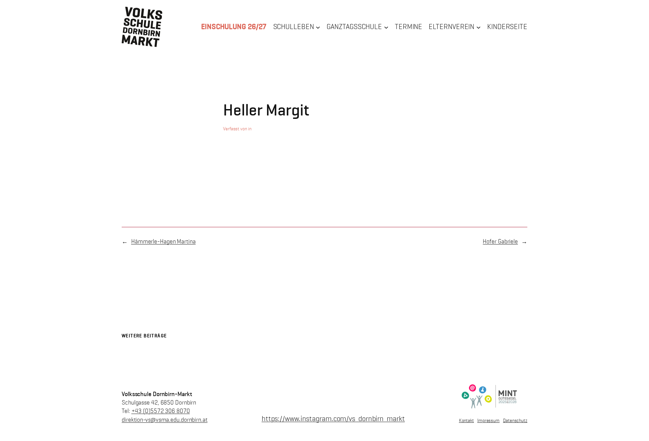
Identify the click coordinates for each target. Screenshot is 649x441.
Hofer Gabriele (500, 241)
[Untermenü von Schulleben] (318, 27)
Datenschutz (515, 420)
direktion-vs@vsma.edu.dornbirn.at (165, 419)
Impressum (488, 420)
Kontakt (466, 420)
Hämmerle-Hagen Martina (163, 241)
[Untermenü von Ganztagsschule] (386, 27)
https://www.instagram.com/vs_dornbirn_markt (333, 419)
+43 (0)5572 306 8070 (160, 411)
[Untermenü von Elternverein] (478, 27)
